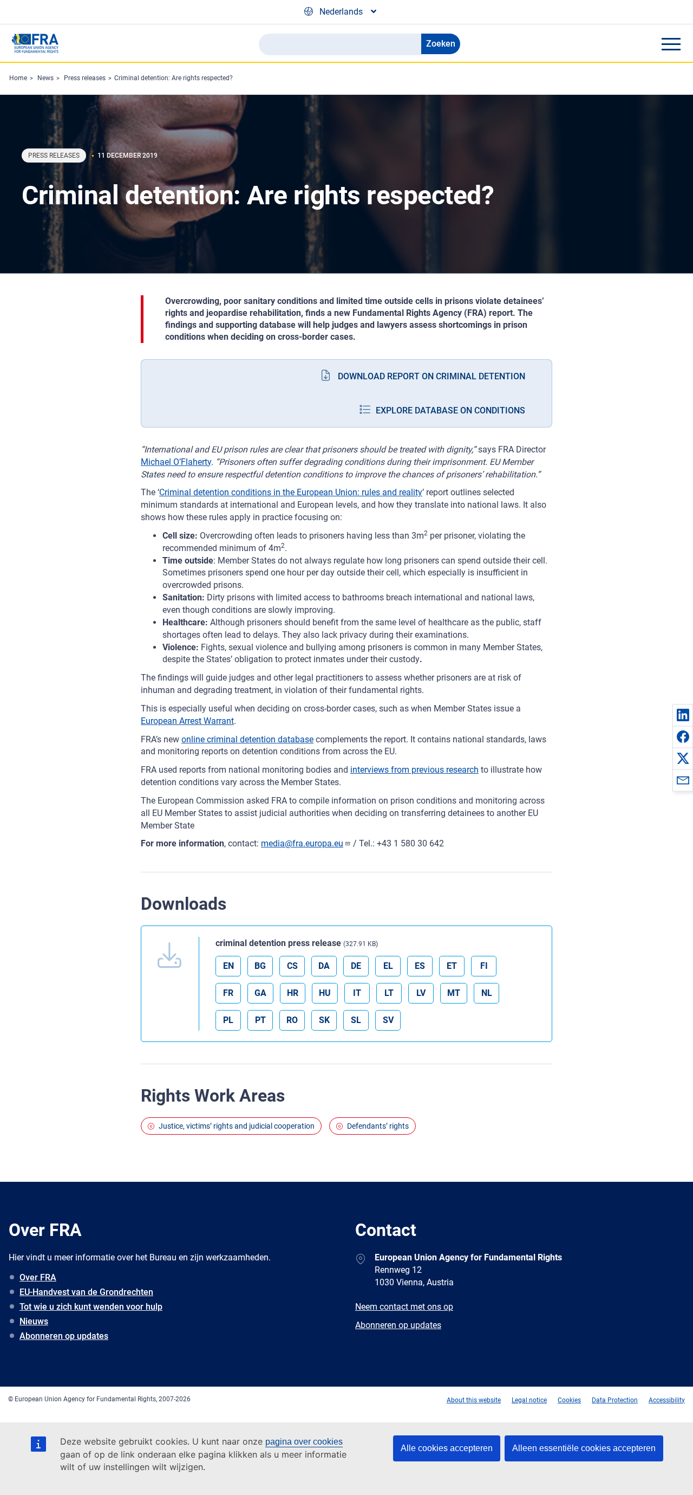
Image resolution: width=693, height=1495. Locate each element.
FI (484, 966)
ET (452, 966)
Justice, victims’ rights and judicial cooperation (237, 1126)
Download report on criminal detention (431, 376)
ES (420, 966)
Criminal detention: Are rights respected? (173, 78)
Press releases (85, 78)
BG (260, 966)
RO (292, 1020)
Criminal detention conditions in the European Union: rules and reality (290, 492)
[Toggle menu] (670, 44)
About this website (474, 1400)
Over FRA (37, 1277)
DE (356, 966)
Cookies (569, 1400)
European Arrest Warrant (187, 721)
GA (260, 993)
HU (325, 993)
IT (357, 993)
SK (324, 1020)
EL (388, 966)
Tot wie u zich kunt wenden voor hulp (90, 1307)
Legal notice (529, 1400)
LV (421, 993)
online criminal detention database (247, 739)
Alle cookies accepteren (447, 1448)
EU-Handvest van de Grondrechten (86, 1292)
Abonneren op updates (63, 1336)
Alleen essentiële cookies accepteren (584, 1448)
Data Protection (615, 1400)
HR (292, 993)
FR (228, 993)
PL (228, 1020)
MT (453, 993)
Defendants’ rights (378, 1126)
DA (324, 966)
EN (228, 966)
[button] (682, 715)
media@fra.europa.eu (302, 843)
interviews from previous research (414, 770)
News (45, 78)
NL (486, 993)
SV (388, 1020)
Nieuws (33, 1321)
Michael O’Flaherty (176, 462)
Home (18, 78)
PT (260, 1020)
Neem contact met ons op (404, 1307)
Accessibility (667, 1400)
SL (356, 1020)
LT (389, 993)
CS (292, 966)
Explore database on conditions (450, 410)
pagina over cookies (304, 1441)
